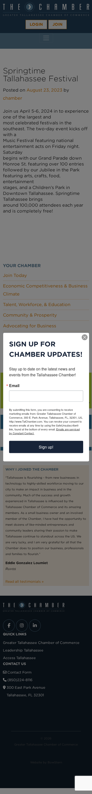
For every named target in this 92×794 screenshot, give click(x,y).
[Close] (85, 337)
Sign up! (46, 447)
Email (14, 385)
